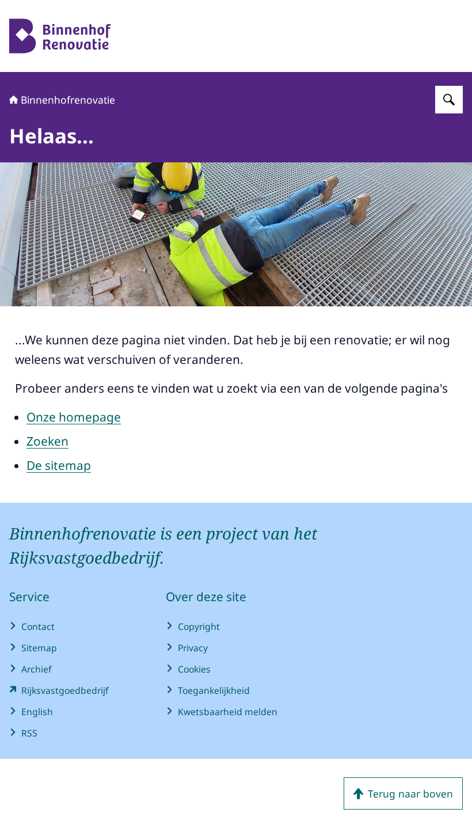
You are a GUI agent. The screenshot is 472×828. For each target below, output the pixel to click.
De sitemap (58, 465)
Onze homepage (73, 417)
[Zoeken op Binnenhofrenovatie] (449, 99)
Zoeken (47, 441)
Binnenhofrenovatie (68, 100)
